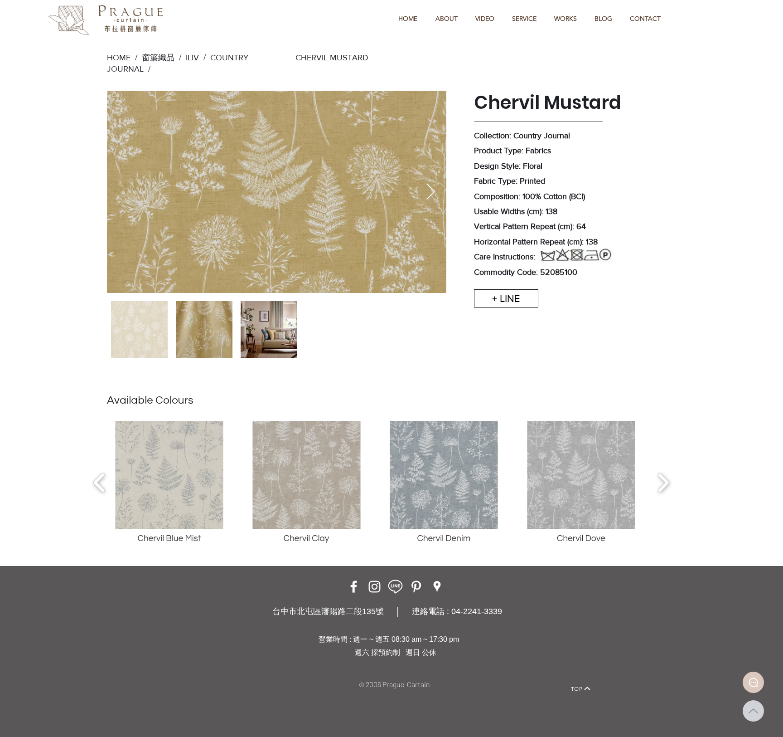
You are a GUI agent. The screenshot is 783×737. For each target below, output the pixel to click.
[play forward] (663, 482)
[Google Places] (437, 587)
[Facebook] (354, 587)
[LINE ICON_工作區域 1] (395, 587)
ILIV (192, 57)
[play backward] (99, 482)
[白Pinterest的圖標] (416, 587)
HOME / (122, 57)
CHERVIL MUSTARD (331, 57)
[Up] (753, 711)
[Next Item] (430, 192)
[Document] (753, 682)
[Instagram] (374, 587)
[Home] (194, 676)
